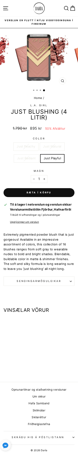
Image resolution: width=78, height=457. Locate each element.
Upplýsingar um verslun (24, 222)
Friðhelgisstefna (39, 424)
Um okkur (39, 396)
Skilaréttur (39, 417)
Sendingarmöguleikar (39, 281)
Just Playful (52, 158)
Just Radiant (26, 158)
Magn (39, 170)
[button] (5, 446)
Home (38, 98)
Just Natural (52, 146)
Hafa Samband (38, 403)
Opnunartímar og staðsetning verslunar (39, 389)
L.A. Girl (39, 105)
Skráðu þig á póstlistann (38, 437)
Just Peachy (26, 146)
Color (39, 138)
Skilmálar (39, 410)
